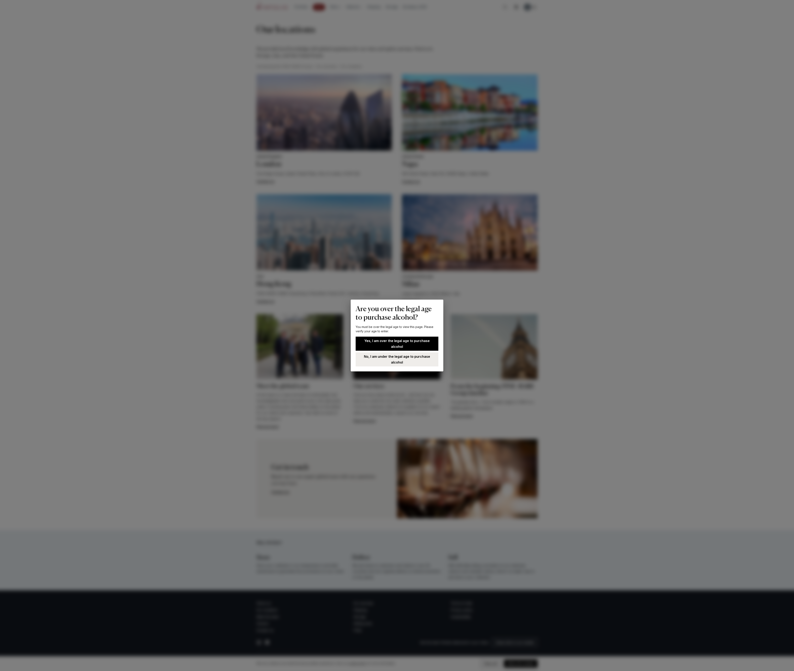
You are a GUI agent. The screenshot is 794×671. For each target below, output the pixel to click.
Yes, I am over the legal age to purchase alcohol (397, 344)
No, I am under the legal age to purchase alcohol (397, 359)
